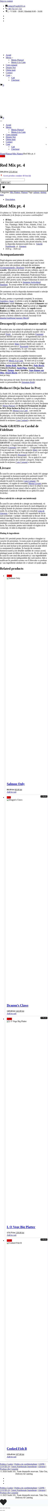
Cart (13, 53)
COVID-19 (5, 1417)
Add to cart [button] (11, 742)
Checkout (15, 55)
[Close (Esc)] (9, 1458)
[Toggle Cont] (46, 95)
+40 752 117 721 (14, 9)
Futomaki (39, 284)
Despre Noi (11, 43)
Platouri (9, 104)
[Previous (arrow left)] (1, 1460)
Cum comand (11, 40)
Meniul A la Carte (20, 361)
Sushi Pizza (22, 318)
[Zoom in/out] (1, 1458)
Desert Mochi (11, 323)
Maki (17, 294)
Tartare (10, 321)
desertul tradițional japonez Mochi (14, 268)
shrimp (43, 143)
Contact (9, 48)
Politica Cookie (6, 1414)
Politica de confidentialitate (25, 1414)
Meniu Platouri (17, 35)
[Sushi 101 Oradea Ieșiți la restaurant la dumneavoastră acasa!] (5, 25)
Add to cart (5, 133)
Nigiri (8, 284)
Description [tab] (10, 150)
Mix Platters (18, 104)
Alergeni (22, 197)
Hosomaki (24, 297)
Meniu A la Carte (18, 37)
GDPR (41, 1414)
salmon (36, 143)
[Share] (6, 1458)
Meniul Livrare (34, 434)
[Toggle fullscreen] (4, 1458)
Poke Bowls (39, 316)
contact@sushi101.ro (16, 6)
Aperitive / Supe (7, 251)
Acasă (8, 30)
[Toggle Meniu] (46, 78)
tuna (2, 145)
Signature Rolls (28, 332)
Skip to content (6, 1)
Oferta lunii (10, 45)
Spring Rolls (10, 316)
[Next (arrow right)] (4, 1460)
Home (2, 104)
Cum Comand (22, 371)
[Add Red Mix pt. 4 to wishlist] (24, 138)
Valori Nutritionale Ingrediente (24, 1417)
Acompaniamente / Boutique (12, 218)
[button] (12, 33)
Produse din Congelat (9, 1419)
